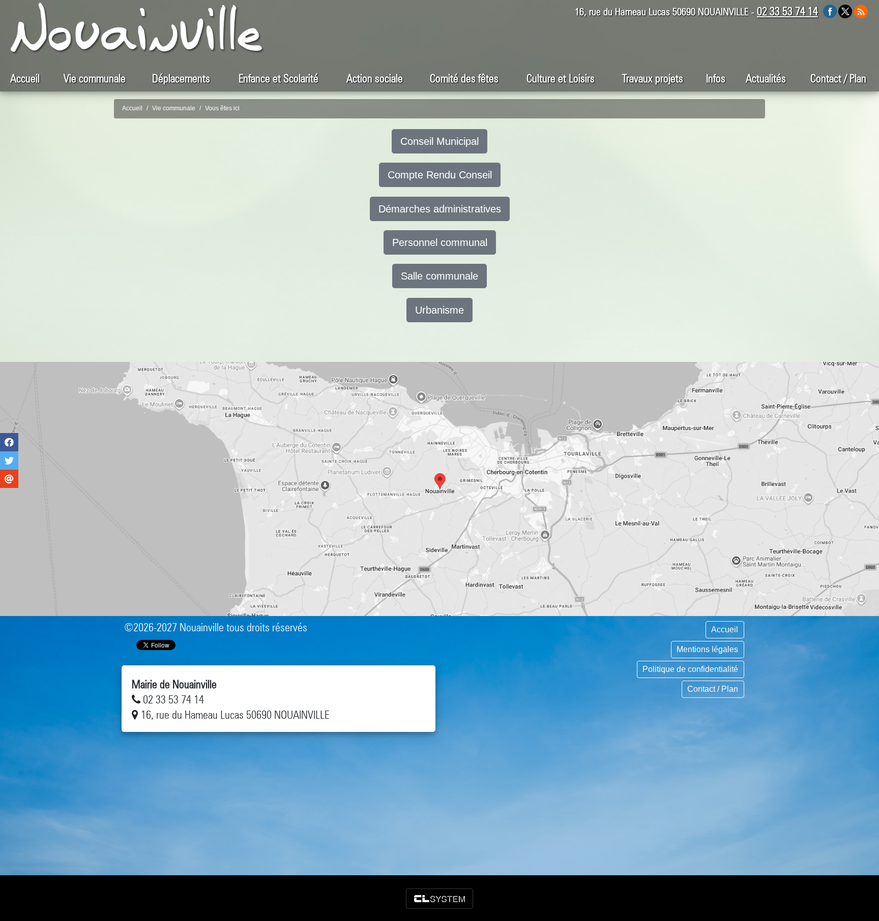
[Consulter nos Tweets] (845, 11)
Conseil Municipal (439, 141)
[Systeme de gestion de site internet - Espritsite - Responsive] (439, 898)
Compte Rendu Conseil (440, 174)
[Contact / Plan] (439, 489)
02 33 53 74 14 (787, 11)
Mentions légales (707, 649)
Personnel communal (439, 242)
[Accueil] (137, 28)
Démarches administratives (439, 208)
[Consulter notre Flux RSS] (861, 11)
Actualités (766, 78)
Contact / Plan (838, 78)
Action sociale (374, 78)
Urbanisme (439, 310)
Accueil (25, 78)
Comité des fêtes (464, 78)
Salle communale (439, 276)
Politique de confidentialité (690, 669)
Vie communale (173, 108)
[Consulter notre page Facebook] (830, 11)
